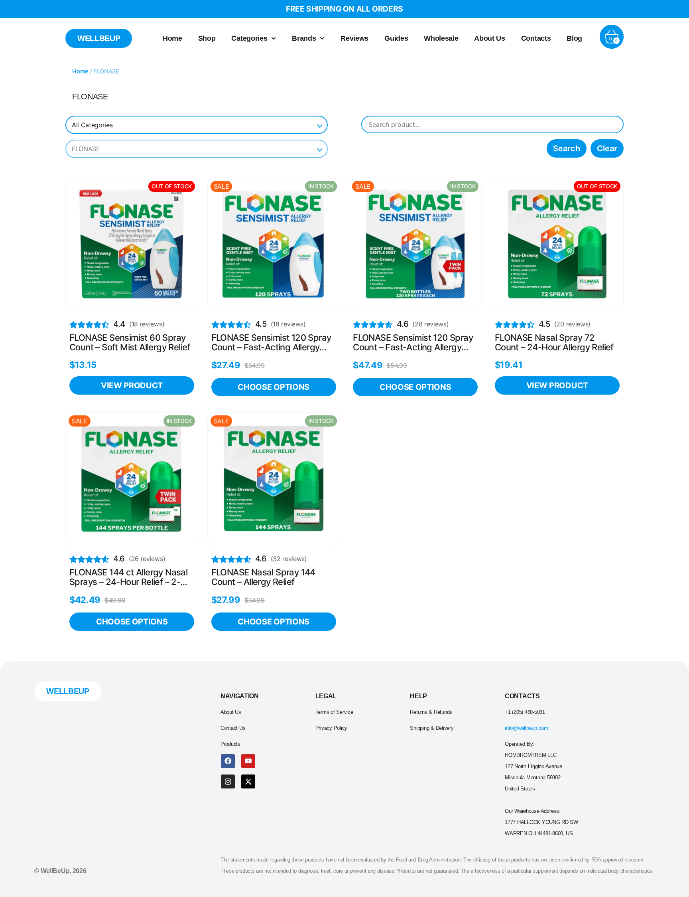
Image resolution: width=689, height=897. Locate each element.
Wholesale (441, 38)
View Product (132, 385)
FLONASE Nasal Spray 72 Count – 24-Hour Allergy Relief (554, 342)
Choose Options (273, 387)
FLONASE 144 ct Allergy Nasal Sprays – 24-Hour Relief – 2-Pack (128, 577)
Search (566, 148)
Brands (304, 38)
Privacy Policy (331, 728)
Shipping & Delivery (431, 728)
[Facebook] (228, 761)
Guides (396, 38)
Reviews (354, 38)
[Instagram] (228, 781)
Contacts (536, 38)
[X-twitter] (248, 781)
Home (172, 38)
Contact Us (232, 728)
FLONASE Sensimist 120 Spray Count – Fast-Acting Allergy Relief (271, 343)
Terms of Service (334, 712)
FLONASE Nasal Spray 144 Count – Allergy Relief (263, 577)
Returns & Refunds (431, 712)
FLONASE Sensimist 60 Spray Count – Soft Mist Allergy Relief (129, 342)
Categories (249, 38)
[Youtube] (248, 761)
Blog (574, 38)
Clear (607, 148)
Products (230, 744)
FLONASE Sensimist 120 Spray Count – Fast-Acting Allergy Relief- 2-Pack (413, 343)
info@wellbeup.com (526, 728)
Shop (207, 38)
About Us (489, 38)
